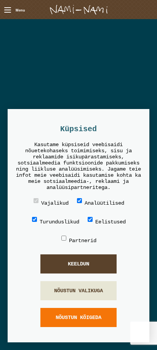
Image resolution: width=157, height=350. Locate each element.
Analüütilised (104, 203)
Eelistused (110, 222)
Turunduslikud (59, 222)
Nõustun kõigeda (78, 317)
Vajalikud (55, 203)
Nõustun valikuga (78, 291)
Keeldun (78, 264)
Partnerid (82, 241)
